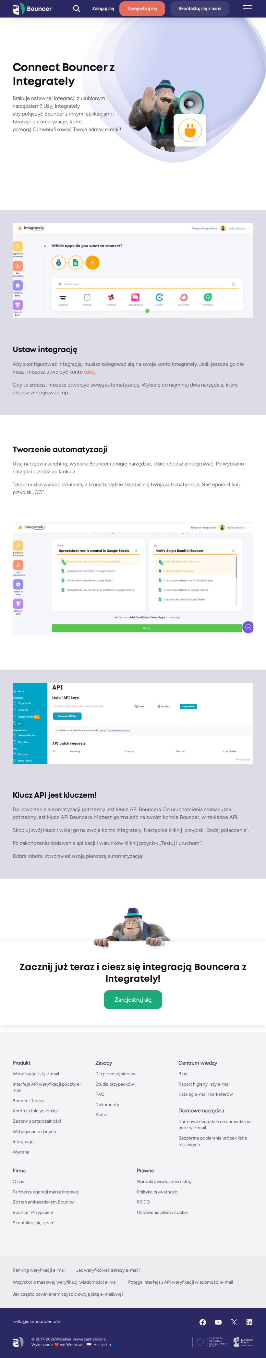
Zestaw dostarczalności (37, 1121)
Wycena (21, 1152)
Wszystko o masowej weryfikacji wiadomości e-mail (65, 1282)
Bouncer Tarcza (28, 1101)
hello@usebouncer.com (37, 1321)
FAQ (99, 1094)
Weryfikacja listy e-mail (36, 1074)
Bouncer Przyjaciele (33, 1212)
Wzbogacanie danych (34, 1131)
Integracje (23, 1141)
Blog (182, 1074)
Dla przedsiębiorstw (115, 1074)
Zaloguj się (103, 8)
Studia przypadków (114, 1084)
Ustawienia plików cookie (162, 1212)
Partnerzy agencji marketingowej (46, 1192)
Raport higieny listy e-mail (204, 1084)
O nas (18, 1181)
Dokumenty (107, 1104)
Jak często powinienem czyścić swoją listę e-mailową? (68, 1294)
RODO (143, 1202)
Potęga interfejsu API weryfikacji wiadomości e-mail (180, 1282)
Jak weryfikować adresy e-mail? (108, 1270)
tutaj (89, 372)
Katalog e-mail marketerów (205, 1094)
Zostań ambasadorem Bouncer (44, 1202)
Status (102, 1114)
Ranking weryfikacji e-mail (39, 1270)
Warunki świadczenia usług (164, 1181)
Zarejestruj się (142, 8)
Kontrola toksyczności (35, 1111)
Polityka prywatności (157, 1192)
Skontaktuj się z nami (199, 8)
